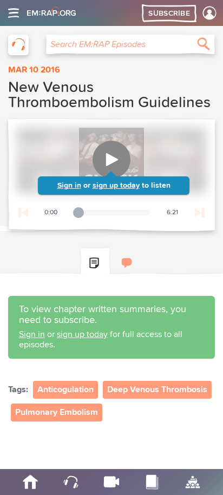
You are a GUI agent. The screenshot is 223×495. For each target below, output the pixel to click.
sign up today (116, 185)
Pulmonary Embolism (56, 412)
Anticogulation (65, 389)
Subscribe (169, 13)
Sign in (69, 185)
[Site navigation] (13, 13)
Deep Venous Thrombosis (157, 389)
